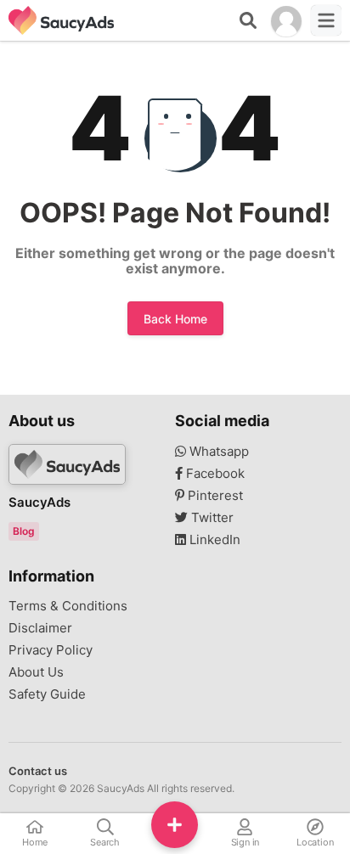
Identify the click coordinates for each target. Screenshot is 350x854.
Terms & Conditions (67, 606)
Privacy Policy (50, 650)
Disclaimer (40, 628)
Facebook (214, 473)
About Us (36, 672)
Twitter (211, 517)
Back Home (175, 319)
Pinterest (213, 495)
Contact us (37, 771)
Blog (24, 531)
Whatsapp (217, 451)
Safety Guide (47, 694)
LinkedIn (213, 540)
